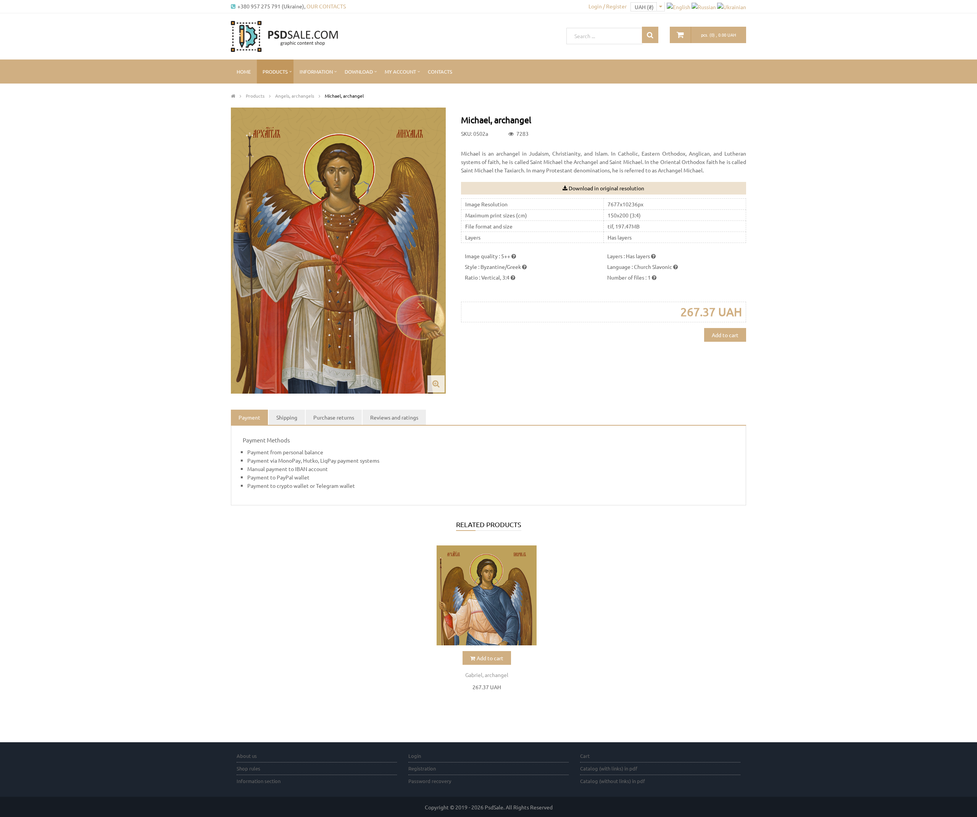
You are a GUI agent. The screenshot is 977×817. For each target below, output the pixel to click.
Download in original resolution (606, 188)
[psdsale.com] (284, 35)
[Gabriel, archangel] (487, 595)
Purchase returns (333, 417)
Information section (259, 781)
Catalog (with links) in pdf (608, 768)
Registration (422, 768)
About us (247, 756)
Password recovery (429, 781)
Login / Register (607, 6)
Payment (249, 417)
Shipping (286, 417)
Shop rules (248, 768)
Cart (585, 756)
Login (414, 756)
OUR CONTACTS (326, 6)
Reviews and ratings (394, 417)
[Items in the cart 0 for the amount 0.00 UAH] (680, 35)
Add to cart (725, 334)
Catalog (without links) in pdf (612, 781)
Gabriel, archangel (486, 674)
